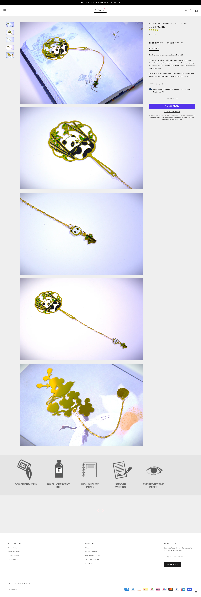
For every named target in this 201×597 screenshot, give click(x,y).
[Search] (191, 10)
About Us (88, 548)
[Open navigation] (4, 10)
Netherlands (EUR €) (18, 583)
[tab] (156, 43)
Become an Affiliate (92, 559)
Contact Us (89, 563)
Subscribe (172, 564)
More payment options (172, 111)
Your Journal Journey (92, 555)
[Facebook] (156, 84)
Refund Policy (13, 559)
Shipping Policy (13, 555)
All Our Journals (91, 552)
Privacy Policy (12, 548)
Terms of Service (14, 552)
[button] (154, 30)
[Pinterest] (162, 84)
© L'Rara (13, 589)
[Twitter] (159, 84)
